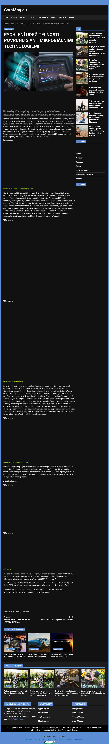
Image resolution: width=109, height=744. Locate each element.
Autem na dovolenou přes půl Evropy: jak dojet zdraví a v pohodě (16, 678)
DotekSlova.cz (60, 739)
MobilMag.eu (43, 721)
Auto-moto (79, 739)
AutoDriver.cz (31, 739)
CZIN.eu (70, 739)
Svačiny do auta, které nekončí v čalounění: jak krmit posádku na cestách (82, 38)
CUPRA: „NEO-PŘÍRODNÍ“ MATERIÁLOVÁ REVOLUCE (15, 642)
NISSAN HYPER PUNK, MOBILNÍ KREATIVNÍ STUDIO (17, 619)
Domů (6, 17)
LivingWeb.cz (77, 709)
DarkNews (62, 730)
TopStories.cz (44, 717)
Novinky (14, 17)
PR (32, 686)
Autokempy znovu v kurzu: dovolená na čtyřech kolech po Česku (82, 78)
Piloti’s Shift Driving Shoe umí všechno (57, 618)
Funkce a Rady (43, 17)
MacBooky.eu (43, 713)
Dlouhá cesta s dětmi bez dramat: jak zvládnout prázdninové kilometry (82, 118)
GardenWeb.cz (78, 717)
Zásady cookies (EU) (58, 17)
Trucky (31, 17)
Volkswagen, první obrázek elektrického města (62, 642)
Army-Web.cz (77, 721)
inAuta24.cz (42, 739)
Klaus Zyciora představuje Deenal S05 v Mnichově (39, 642)
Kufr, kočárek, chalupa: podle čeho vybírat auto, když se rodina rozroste (82, 131)
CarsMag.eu (15, 9)
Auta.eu (51, 739)
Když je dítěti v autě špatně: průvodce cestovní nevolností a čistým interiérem (82, 51)
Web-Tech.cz (77, 713)
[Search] (102, 17)
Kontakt (71, 17)
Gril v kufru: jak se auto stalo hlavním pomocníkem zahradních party (82, 105)
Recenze (23, 17)
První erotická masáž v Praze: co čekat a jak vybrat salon (82, 91)
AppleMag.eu (43, 709)
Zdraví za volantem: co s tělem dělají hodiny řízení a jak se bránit (82, 65)
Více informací (18, 719)
